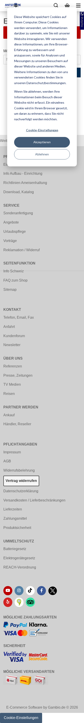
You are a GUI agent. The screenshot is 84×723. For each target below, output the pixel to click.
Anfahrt (9, 327)
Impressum (12, 452)
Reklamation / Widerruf (21, 250)
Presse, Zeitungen (17, 375)
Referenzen (12, 366)
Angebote (11, 222)
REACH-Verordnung (19, 567)
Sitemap (10, 289)
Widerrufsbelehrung (19, 470)
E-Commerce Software (24, 707)
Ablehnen (42, 154)
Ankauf (9, 415)
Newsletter (11, 345)
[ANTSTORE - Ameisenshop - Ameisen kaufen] (11, 5)
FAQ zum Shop (15, 280)
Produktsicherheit (17, 528)
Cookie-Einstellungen (42, 130)
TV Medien (12, 384)
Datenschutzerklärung (20, 491)
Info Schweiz (13, 271)
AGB (7, 461)
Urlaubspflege (14, 231)
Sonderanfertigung (18, 213)
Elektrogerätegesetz (19, 558)
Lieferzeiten (12, 509)
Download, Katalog (18, 192)
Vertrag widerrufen (21, 481)
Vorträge (10, 241)
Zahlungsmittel (15, 518)
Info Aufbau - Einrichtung (22, 173)
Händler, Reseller (17, 424)
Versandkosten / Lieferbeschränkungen (34, 500)
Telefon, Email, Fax (18, 317)
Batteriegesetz (14, 549)
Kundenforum (14, 336)
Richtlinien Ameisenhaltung (25, 183)
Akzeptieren (42, 142)
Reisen (9, 394)
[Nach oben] (71, 716)
